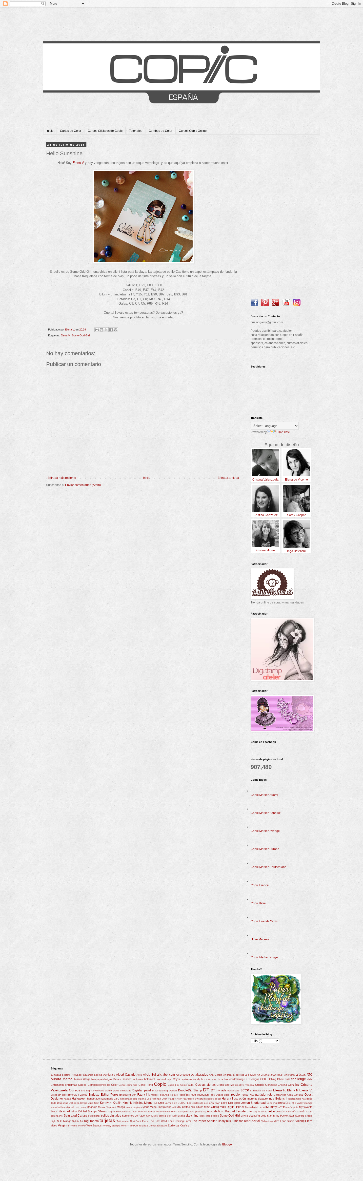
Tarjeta (94, 1121)
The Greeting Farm (179, 1121)
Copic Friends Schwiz (265, 921)
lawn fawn (214, 1103)
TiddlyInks (224, 1121)
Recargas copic (258, 1111)
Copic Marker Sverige (265, 831)
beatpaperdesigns (101, 1079)
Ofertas (102, 1111)
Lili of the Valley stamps (298, 1103)
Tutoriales (135, 131)
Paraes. (132, 1111)
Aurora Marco (61, 1079)
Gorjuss (298, 1094)
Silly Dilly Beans (176, 1115)
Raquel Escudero (236, 1111)
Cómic (122, 1085)
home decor (214, 1098)
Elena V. (65, 335)
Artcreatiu (289, 1074)
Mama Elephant (107, 1107)
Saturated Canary (75, 1115)
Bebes (117, 1079)
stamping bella (257, 1115)
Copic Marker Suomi (264, 795)
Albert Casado (126, 1074)
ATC (309, 1074)
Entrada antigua (228, 478)
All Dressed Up (185, 1074)
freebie (235, 1094)
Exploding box (127, 1094)
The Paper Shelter (204, 1121)
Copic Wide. (187, 1085)
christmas (71, 1084)
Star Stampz (296, 1115)
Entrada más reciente (61, 478)
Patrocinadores (146, 1111)
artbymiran (276, 1074)
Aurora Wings (82, 1079)
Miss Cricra (211, 1107)
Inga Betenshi (277, 1098)
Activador (77, 1074)
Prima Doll (176, 1111)
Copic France (260, 885)
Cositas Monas (205, 1084)
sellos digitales (111, 1115)
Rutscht (281, 1111)
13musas (56, 1074)
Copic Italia (258, 903)
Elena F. (279, 1090)
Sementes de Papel (133, 1115)
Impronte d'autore (257, 1098)
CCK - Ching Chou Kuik (275, 1079)
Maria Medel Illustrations (156, 1106)
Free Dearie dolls (219, 1094)
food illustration (200, 1094)
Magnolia (92, 1106)
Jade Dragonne (59, 1103)
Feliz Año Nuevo (168, 1094)
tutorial (254, 1121)
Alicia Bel (149, 1074)
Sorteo (244, 1115)
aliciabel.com (166, 1074)
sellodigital (94, 1115)
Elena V (78, 163)
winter (124, 1125)
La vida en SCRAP (175, 1103)
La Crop (159, 1102)
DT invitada (218, 1090)
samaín (301, 1111)
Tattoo (120, 1121)
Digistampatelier (143, 1090)
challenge (298, 1079)
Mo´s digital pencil (255, 1107)
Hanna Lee (144, 1098)
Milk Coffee (183, 1106)
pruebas (200, 1111)
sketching (192, 1115)
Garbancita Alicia (283, 1094)
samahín (291, 1111)
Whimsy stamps (111, 1125)
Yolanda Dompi (147, 1125)
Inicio (50, 131)
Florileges (184, 1094)
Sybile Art (77, 1121)
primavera (189, 1111)
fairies (154, 1094)
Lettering (272, 1103)
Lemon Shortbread (253, 1102)
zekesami (162, 1125)
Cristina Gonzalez (266, 1084)
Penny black (163, 1111)
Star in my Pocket (277, 1115)
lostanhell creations (62, 1107)
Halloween (79, 1098)
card (208, 1079)
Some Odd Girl (81, 335)
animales (250, 1074)
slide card (205, 1115)
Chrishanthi (57, 1084)
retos (272, 1111)
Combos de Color (160, 131)
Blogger (227, 1144)
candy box (199, 1079)
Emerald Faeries (77, 1094)
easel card (233, 1090)
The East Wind (158, 1121)
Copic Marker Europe (265, 849)
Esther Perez (109, 1094)
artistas (301, 1074)
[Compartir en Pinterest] (115, 329)
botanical (149, 1079)
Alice (139, 1074)
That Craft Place (139, 1121)
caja (169, 1079)
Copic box (173, 1085)
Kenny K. (106, 1102)
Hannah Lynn (159, 1098)
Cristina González (289, 1084)
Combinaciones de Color (103, 1084)
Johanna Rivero (78, 1103)
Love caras (79, 1107)
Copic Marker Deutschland (268, 867)
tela (126, 1121)
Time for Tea (240, 1121)
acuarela (88, 1074)
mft (174, 1107)
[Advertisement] (281, 217)
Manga (121, 1106)
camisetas (186, 1079)
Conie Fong (146, 1084)
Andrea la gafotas (233, 1074)
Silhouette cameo (156, 1115)
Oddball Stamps (87, 1111)
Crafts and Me (225, 1084)
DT (206, 1089)
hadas (67, 1098)
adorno (98, 1074)
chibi (309, 1079)
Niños (74, 1111)
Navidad (64, 1111)
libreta (281, 1102)
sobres (215, 1115)
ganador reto (264, 1094)
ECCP (245, 1090)
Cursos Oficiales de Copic (105, 131)
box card (161, 1079)
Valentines (267, 1121)
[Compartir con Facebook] (110, 329)
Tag (86, 1121)
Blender (126, 1079)
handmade (93, 1098)
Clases (82, 1084)
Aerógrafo (109, 1074)
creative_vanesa (244, 1085)
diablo (108, 1090)
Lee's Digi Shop (230, 1102)
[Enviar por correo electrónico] (96, 329)
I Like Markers (260, 939)
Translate (283, 432)
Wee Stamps (94, 1125)
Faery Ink (143, 1094)
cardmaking (236, 1079)
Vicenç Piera (303, 1121)
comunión (132, 1085)
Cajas (176, 1079)
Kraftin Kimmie (122, 1102)
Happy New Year (177, 1098)
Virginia (63, 1125)
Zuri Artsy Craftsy (178, 1125)
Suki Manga (64, 1121)
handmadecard (129, 1098)
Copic (160, 1084)
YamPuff (133, 1125)
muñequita (292, 1107)
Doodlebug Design (166, 1090)
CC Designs (251, 1079)
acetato (66, 1074)
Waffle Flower (78, 1125)
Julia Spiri (93, 1103)
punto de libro (214, 1111)
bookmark (137, 1079)
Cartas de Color (70, 131)
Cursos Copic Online (193, 131)
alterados (201, 1074)
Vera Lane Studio (284, 1121)
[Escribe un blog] (101, 329)
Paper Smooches (118, 1111)
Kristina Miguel (143, 1102)
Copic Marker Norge (264, 957)
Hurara (226, 1098)
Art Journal (263, 1074)
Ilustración (239, 1098)
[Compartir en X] (106, 329)
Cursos (74, 1090)
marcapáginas (134, 1107)
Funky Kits (247, 1094)
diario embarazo (122, 1090)
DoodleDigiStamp (190, 1090)
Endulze (94, 1094)
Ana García (215, 1074)
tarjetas (107, 1120)
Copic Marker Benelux (266, 813)
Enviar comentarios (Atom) (83, 485)
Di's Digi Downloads (92, 1090)
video (54, 1125)
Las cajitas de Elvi (197, 1103)
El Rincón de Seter (261, 1090)
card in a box (220, 1079)
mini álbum (197, 1106)
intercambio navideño (300, 1098)
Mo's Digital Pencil (232, 1107)
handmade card (110, 1098)
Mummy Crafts (275, 1107)
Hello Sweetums (197, 1098)
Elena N (292, 1090)
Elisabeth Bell (58, 1094)
